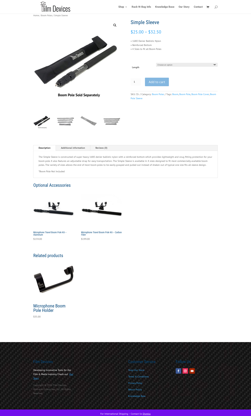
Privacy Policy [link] (135, 383)
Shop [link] (121, 7)
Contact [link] (198, 7)
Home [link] (36, 15)
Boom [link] (175, 94)
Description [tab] (45, 147)
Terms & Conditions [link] (138, 376)
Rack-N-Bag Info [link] (141, 7)
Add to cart (157, 82)
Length (135, 67)
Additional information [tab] (73, 147)
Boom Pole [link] (184, 94)
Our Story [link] (184, 7)
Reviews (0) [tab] (101, 147)
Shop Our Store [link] (136, 370)
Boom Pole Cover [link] (200, 94)
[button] (115, 25)
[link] (56, 6)
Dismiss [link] (147, 413)
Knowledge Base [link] (164, 7)
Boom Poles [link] (46, 15)
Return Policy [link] (135, 389)
